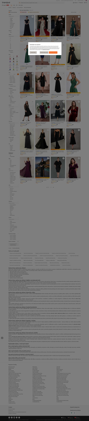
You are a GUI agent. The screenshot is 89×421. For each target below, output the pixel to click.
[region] (45, 48)
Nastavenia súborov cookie (44, 52)
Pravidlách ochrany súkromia (45, 49)
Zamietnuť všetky (33, 52)
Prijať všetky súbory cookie (53, 52)
